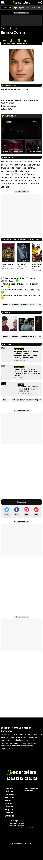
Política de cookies (17, 826)
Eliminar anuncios (22, 13)
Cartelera (9, 794)
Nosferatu (21, 264)
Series (8, 800)
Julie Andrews (31, 7)
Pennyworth (28, 295)
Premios (9, 806)
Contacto (28, 791)
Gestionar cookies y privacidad (21, 828)
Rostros (13, 28)
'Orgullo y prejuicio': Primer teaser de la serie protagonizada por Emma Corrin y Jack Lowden (26, 354)
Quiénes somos (31, 788)
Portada (4, 28)
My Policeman (32, 284)
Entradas (9, 816)
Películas (9, 797)
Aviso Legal (14, 821)
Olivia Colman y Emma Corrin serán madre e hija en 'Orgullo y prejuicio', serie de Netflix (27, 372)
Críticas (9, 812)
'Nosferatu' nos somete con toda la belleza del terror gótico (28, 389)
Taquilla (9, 809)
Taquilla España (18, 7)
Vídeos (8, 803)
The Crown (29, 290)
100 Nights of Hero (7, 265)
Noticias (9, 791)
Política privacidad (17, 823)
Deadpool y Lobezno (37, 265)
